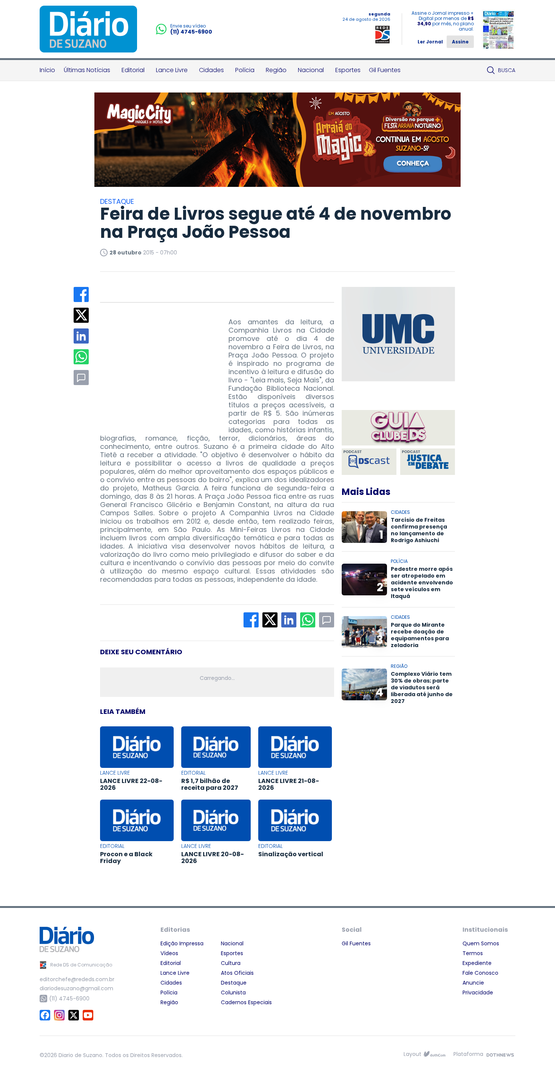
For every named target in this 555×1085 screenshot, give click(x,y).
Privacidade (477, 992)
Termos (472, 953)
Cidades (211, 70)
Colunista (233, 992)
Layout (412, 1054)
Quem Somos (480, 943)
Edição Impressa (182, 943)
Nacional (311, 70)
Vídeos (169, 953)
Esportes (348, 70)
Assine (460, 42)
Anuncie (473, 982)
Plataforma (468, 1054)
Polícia (244, 70)
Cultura (230, 963)
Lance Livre (172, 70)
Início (47, 70)
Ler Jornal (430, 42)
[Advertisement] (156, 365)
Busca (506, 70)
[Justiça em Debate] (427, 461)
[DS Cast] (369, 461)
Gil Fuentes (385, 70)
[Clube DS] (398, 428)
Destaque (234, 982)
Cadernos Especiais (246, 1002)
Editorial (133, 70)
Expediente (477, 963)
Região (276, 70)
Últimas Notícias (87, 70)
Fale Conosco (480, 973)
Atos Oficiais (237, 973)
